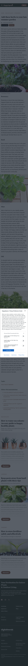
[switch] (23, 336)
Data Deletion (6, 354)
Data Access (14, 354)
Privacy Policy (21, 354)
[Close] (25, 311)
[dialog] (14, 333)
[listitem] (14, 333)
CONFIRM (8, 350)
